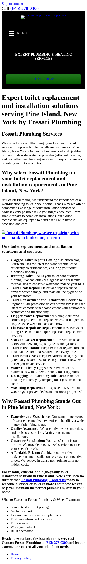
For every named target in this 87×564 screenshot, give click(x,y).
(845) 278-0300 (24, 8)
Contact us (57, 480)
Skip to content (12, 4)
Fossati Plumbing (34, 480)
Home (15, 554)
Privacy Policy (21, 558)
